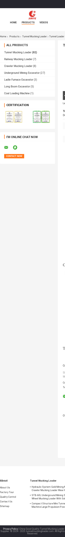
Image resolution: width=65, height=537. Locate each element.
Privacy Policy (10, 529)
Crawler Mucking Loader (18, 66)
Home (13, 22)
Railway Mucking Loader (18, 59)
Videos (44, 22)
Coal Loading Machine (17, 93)
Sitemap (4, 506)
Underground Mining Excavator (22, 72)
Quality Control (8, 497)
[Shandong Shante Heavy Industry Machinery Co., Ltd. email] (8, 147)
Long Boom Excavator (17, 86)
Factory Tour (7, 492)
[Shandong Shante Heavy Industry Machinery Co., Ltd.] (32, 15)
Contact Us (6, 501)
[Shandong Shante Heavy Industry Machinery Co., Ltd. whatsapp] (17, 147)
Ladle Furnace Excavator (18, 79)
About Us (5, 487)
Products (28, 22)
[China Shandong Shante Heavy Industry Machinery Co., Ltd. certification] (14, 117)
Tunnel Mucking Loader (34, 36)
